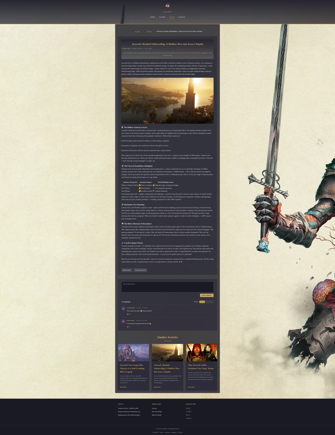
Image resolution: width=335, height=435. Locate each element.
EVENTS (182, 17)
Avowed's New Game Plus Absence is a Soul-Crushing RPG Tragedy (132, 368)
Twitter (161, 432)
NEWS (172, 17)
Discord (180, 432)
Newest (202, 301)
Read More (123, 387)
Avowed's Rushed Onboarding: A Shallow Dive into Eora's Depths (167, 368)
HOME (152, 17)
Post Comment (206, 295)
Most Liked (210, 301)
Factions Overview (140, 270)
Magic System (127, 270)
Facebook (155, 432)
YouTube (167, 432)
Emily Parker (126, 48)
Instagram (174, 432)
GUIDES (162, 17)
